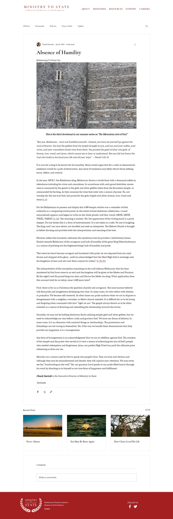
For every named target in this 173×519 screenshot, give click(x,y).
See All (147, 410)
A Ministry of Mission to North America (44, 10)
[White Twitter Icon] (135, 506)
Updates (81, 26)
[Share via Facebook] (37, 392)
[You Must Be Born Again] (86, 426)
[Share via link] (51, 392)
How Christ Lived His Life (127, 441)
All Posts (26, 26)
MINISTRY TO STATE (47, 7)
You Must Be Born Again (82, 441)
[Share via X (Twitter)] (44, 392)
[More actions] (135, 44)
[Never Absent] (42, 426)
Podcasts (53, 26)
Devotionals (39, 26)
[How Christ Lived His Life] (130, 426)
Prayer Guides (67, 26)
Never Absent (33, 441)
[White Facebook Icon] (130, 506)
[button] (146, 26)
